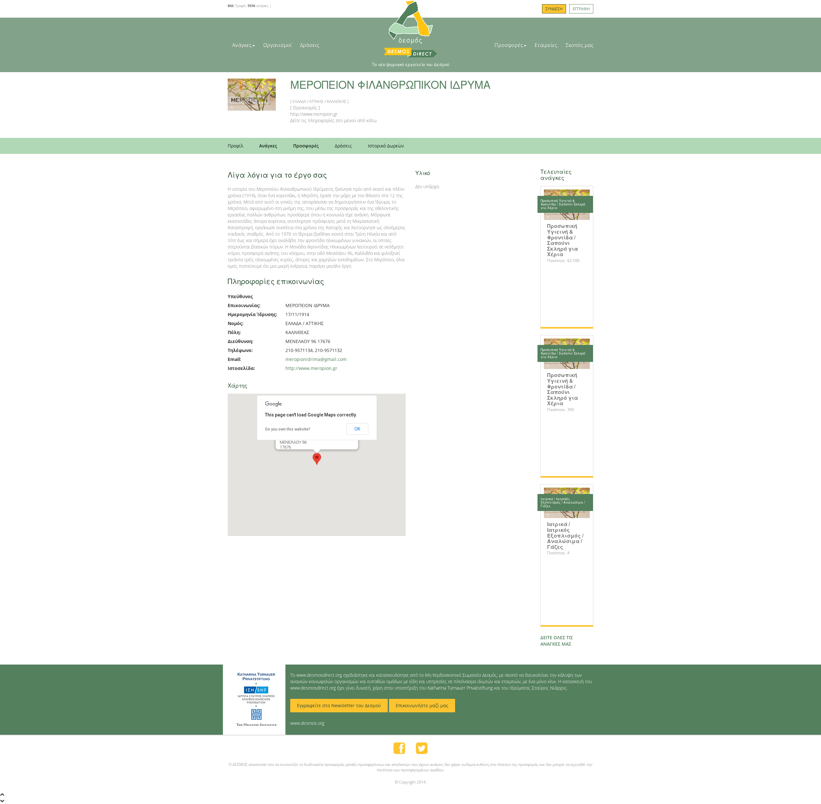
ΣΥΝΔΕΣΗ (554, 9)
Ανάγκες (242, 45)
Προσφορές (509, 45)
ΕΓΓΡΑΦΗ (581, 9)
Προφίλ (235, 146)
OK (357, 428)
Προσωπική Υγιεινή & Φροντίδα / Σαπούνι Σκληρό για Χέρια (562, 240)
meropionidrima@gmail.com (316, 359)
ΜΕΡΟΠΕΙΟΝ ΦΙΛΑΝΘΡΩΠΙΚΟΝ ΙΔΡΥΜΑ (390, 84)
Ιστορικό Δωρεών (386, 146)
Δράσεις (309, 45)
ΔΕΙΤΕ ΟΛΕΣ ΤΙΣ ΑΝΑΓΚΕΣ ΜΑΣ (556, 640)
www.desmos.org (307, 723)
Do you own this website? (287, 429)
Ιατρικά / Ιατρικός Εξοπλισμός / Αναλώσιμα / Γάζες (565, 535)
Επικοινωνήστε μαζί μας (422, 705)
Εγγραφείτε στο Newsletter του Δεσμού (339, 705)
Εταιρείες (546, 45)
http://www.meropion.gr (311, 368)
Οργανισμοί (277, 45)
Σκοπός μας (580, 45)
